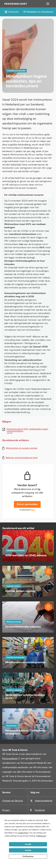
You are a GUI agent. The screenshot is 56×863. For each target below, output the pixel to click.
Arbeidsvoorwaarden (16, 70)
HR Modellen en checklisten (38, 11)
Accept (28, 844)
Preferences (28, 856)
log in (33, 510)
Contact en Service (12, 800)
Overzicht (13, 11)
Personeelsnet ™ (11, 758)
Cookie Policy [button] (23, 833)
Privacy (6, 810)
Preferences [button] (41, 836)
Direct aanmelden (27, 504)
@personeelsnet (43, 800)
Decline (28, 850)
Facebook (40, 810)
